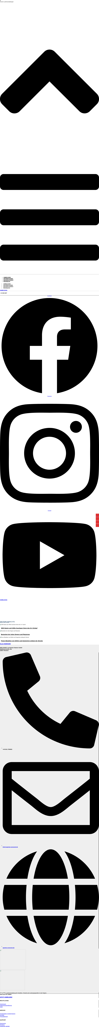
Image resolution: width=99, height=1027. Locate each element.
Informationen (8, 278)
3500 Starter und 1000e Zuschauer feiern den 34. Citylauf (19, 628)
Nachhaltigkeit (8, 280)
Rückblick (7, 281)
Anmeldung (7, 277)
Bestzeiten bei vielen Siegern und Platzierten (15, 634)
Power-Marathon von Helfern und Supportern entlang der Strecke (22, 641)
